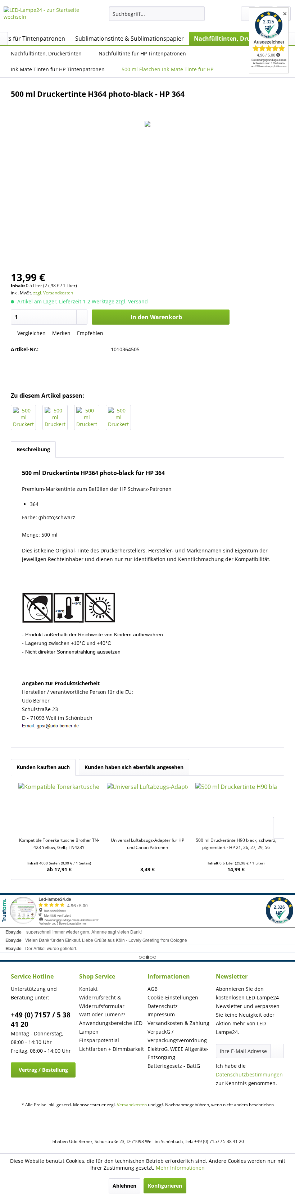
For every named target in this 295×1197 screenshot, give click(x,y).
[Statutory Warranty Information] (147, 370)
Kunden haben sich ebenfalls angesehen (134, 767)
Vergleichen (31, 333)
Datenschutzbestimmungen (249, 1074)
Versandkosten (132, 1105)
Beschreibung (33, 449)
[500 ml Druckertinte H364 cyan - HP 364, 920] (55, 417)
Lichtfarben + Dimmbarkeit (111, 1048)
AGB (153, 988)
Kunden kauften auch (43, 767)
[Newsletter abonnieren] (277, 1051)
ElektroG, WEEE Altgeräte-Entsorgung (178, 1053)
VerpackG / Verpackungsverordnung (177, 1036)
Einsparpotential (99, 1040)
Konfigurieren (165, 1185)
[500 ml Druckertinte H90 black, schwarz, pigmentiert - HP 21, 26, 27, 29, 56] (236, 808)
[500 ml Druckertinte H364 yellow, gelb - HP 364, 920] (118, 417)
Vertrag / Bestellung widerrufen (43, 1072)
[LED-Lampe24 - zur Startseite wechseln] (44, 17)
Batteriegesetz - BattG (174, 1065)
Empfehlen (89, 333)
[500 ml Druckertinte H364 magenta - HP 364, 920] (86, 417)
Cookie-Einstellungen (173, 997)
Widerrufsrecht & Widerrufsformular (101, 1001)
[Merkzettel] (248, 13)
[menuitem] (157, 13)
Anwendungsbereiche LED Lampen (110, 1027)
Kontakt (88, 988)
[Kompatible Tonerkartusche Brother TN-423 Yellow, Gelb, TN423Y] (59, 808)
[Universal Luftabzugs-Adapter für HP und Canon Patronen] (147, 808)
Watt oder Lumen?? (102, 1014)
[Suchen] (198, 13)
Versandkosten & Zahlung (178, 1023)
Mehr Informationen (180, 1167)
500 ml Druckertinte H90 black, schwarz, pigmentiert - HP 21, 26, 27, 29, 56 (236, 843)
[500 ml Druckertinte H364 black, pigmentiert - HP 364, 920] (23, 417)
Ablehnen (124, 1185)
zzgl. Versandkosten (53, 293)
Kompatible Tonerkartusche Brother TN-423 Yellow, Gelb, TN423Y (59, 843)
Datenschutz (163, 1006)
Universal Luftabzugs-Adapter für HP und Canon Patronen (147, 843)
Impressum (161, 1014)
